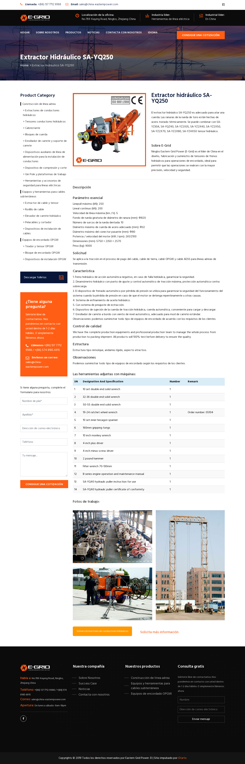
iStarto (182, 758)
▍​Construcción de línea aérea (38, 104)
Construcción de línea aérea (150, 677)
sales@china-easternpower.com (98, 4)
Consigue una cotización (201, 35)
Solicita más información (159, 632)
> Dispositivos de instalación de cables (42, 231)
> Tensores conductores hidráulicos (44, 121)
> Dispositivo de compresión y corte (45, 168)
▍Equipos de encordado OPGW (39, 240)
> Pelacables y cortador (37, 222)
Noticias (94, 32)
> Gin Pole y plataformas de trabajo (44, 174)
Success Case (88, 683)
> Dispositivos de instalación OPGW (44, 259)
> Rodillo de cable (33, 209)
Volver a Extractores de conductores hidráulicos (102, 631)
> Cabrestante (31, 128)
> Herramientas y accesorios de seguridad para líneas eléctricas (42, 183)
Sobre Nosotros (47, 32)
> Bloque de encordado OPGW (41, 253)
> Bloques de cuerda (35, 134)
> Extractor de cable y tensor (40, 203)
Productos (73, 32)
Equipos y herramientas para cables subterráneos (150, 686)
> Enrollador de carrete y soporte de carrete (45, 143)
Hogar (25, 32)
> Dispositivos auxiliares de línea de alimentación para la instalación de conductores (44, 157)
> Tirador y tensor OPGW (38, 246)
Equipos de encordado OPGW (151, 693)
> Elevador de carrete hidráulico (42, 216)
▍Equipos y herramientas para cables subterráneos (42, 194)
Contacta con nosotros (124, 32)
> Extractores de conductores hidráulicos (41, 113)
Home (24, 65)
